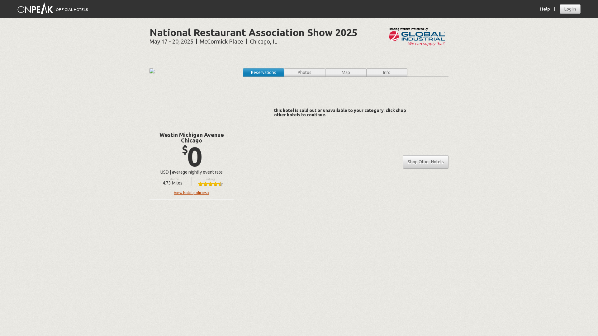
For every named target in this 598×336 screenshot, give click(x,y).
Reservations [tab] (263, 72)
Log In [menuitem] (570, 9)
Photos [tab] (304, 72)
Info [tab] (387, 72)
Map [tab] (346, 72)
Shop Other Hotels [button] (426, 161)
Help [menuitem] (545, 9)
